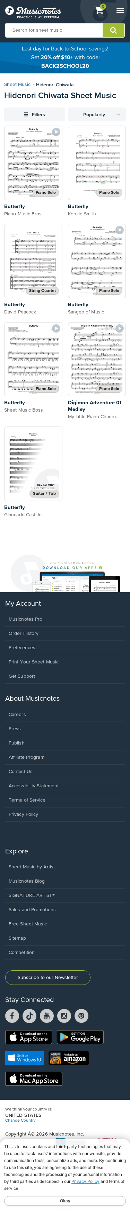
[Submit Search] (113, 30)
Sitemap (17, 938)
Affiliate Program (26, 757)
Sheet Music (17, 84)
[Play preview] (56, 132)
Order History (23, 633)
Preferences (22, 647)
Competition (22, 952)
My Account (23, 603)
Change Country (20, 1121)
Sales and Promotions (32, 909)
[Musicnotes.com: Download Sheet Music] (33, 12)
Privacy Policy (23, 814)
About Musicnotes (32, 698)
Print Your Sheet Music (34, 662)
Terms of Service (27, 800)
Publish (17, 743)
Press (15, 728)
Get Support (22, 676)
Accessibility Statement (34, 785)
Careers (17, 714)
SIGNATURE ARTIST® (32, 895)
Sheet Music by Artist (32, 867)
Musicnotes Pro (25, 619)
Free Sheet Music (28, 924)
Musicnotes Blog (27, 881)
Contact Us (21, 771)
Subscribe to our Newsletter (48, 977)
